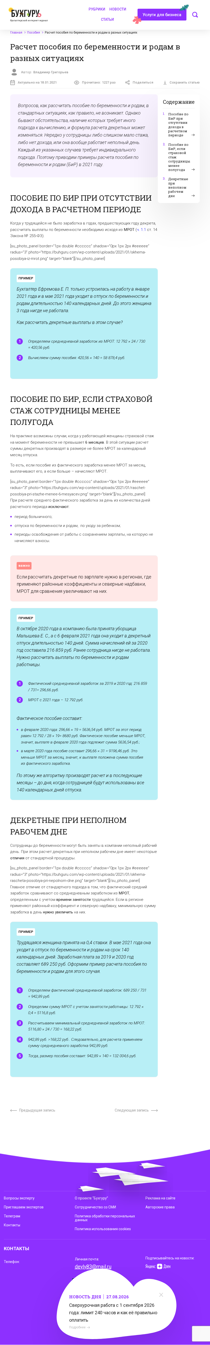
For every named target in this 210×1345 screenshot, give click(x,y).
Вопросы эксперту (19, 1198)
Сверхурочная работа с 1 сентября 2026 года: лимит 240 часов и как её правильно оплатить (113, 1312)
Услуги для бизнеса (162, 14)
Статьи (107, 19)
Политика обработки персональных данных (105, 1218)
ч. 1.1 (141, 229)
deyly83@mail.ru (93, 1266)
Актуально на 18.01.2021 (37, 82)
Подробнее (77, 1327)
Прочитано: (99, 82)
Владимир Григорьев (50, 72)
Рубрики (97, 9)
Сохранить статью (185, 82)
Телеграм (12, 1216)
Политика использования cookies (103, 1229)
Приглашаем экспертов (24, 1207)
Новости (117, 9)
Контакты (12, 1225)
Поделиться (143, 82)
